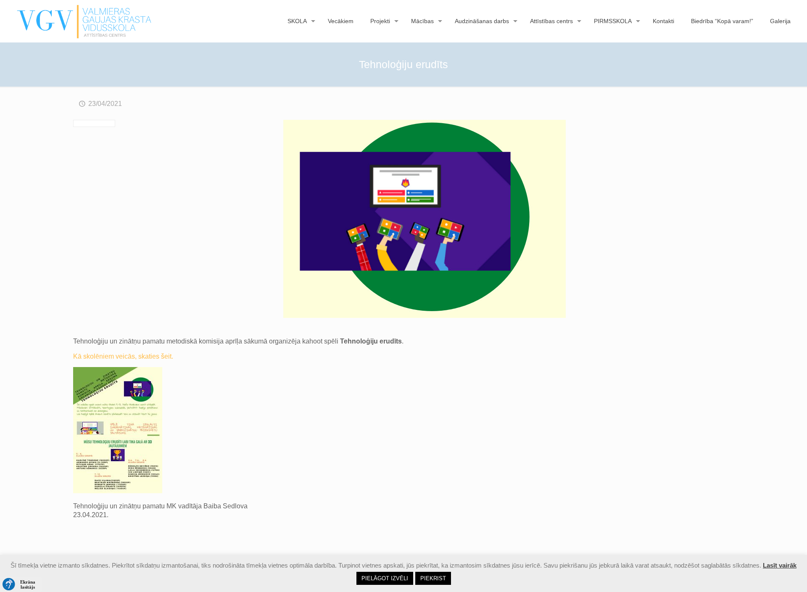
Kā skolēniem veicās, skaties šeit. (123, 356)
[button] (21, 584)
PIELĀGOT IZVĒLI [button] (384, 578)
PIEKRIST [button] (433, 578)
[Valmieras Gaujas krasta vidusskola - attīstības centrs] (84, 21)
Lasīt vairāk (779, 565)
